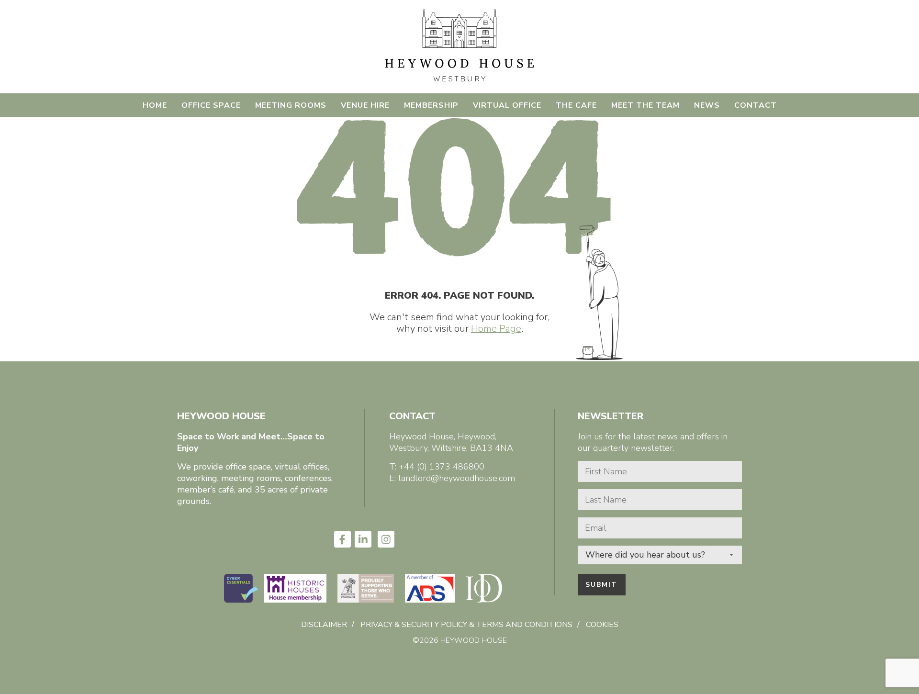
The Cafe (576, 105)
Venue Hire (365, 105)
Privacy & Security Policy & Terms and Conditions (466, 624)
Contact (755, 105)
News (707, 105)
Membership (431, 105)
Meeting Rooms (290, 105)
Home (155, 105)
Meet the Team (645, 105)
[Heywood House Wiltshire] (459, 80)
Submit (601, 584)
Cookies (602, 624)
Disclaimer (324, 624)
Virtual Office (507, 105)
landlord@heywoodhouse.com (456, 478)
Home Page (496, 328)
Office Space (211, 105)
